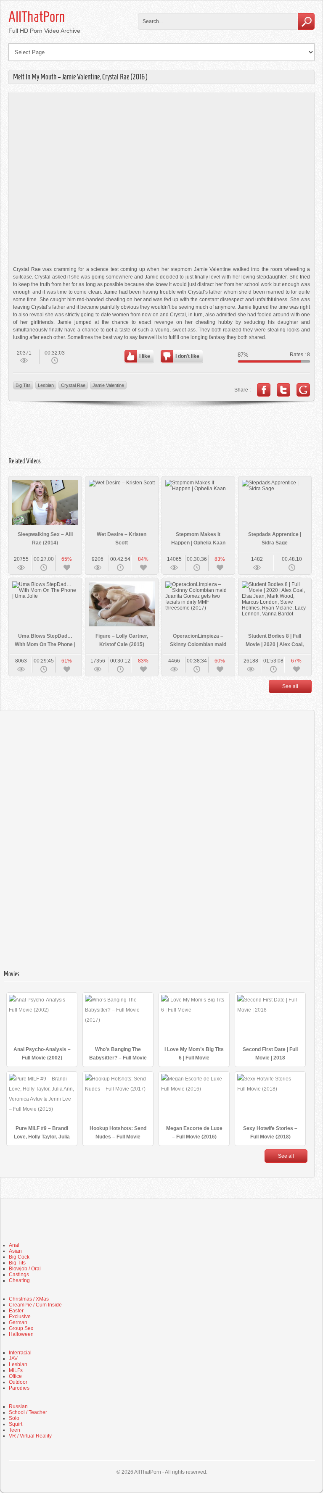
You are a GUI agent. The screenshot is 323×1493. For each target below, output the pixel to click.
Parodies (19, 1388)
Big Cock (19, 1257)
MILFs (16, 1370)
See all (290, 686)
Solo (14, 1418)
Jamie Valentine (108, 385)
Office (15, 1376)
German (18, 1322)
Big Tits (23, 385)
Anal (14, 1245)
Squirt (15, 1424)
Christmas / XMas (29, 1299)
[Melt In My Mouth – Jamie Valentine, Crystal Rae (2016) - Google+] (303, 390)
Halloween (21, 1334)
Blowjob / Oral (25, 1269)
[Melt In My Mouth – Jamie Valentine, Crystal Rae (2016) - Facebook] (263, 390)
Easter (16, 1311)
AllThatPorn (36, 17)
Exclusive (20, 1317)
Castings (19, 1274)
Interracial (20, 1353)
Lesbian (46, 385)
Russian (18, 1406)
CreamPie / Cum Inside (35, 1305)
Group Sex (21, 1328)
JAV (13, 1359)
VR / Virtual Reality (30, 1436)
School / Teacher (28, 1412)
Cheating (19, 1280)
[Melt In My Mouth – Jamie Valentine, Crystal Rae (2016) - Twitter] (283, 390)
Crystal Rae (73, 385)
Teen (14, 1430)
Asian (15, 1251)
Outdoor (18, 1382)
